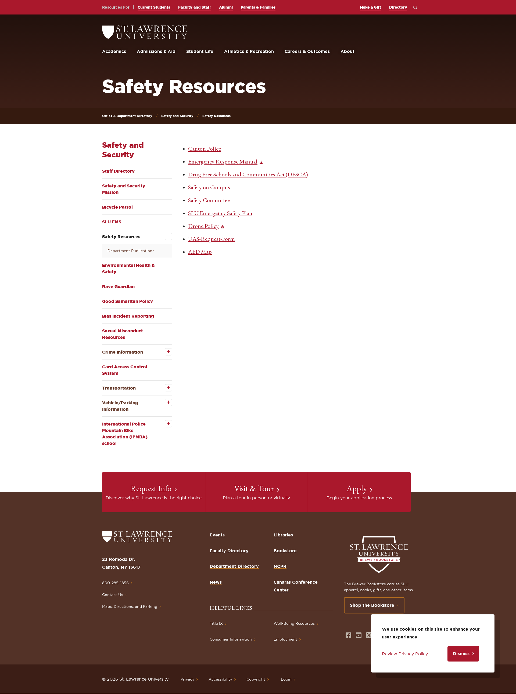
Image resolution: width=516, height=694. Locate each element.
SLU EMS (111, 221)
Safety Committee (209, 200)
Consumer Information (231, 639)
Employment (285, 639)
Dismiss (461, 653)
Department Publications (131, 251)
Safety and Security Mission (123, 189)
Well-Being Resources (294, 623)
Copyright (255, 679)
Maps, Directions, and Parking (129, 606)
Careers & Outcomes (307, 51)
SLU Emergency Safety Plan (220, 213)
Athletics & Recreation (249, 51)
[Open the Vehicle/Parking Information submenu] (164, 402)
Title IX (216, 623)
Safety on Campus (209, 187)
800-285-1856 (115, 583)
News (216, 582)
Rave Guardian (118, 286)
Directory (398, 7)
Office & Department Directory (127, 116)
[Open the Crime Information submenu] (164, 351)
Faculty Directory (229, 550)
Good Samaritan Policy (127, 301)
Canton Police (204, 148)
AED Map (200, 252)
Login (286, 679)
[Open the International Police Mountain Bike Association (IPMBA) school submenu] (164, 423)
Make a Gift (370, 7)
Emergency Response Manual (222, 161)
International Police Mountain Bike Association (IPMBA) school (125, 434)
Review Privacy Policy (405, 653)
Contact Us (112, 595)
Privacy (187, 679)
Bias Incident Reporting (128, 316)
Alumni (226, 7)
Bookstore (285, 550)
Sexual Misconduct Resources (122, 334)
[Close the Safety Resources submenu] (164, 236)
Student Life (199, 51)
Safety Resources (121, 236)
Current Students (154, 7)
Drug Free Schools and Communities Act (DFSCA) (248, 174)
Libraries (283, 534)
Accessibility (220, 679)
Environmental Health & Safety (128, 268)
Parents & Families (258, 7)
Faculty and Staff (194, 7)
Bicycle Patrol (117, 207)
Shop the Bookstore (372, 605)
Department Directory (234, 566)
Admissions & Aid (156, 51)
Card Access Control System (124, 370)
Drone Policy (203, 226)
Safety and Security (177, 116)
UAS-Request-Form (211, 239)
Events (217, 534)
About (347, 51)
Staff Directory (118, 171)
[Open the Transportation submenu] (164, 387)
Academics (114, 51)
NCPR (280, 566)
